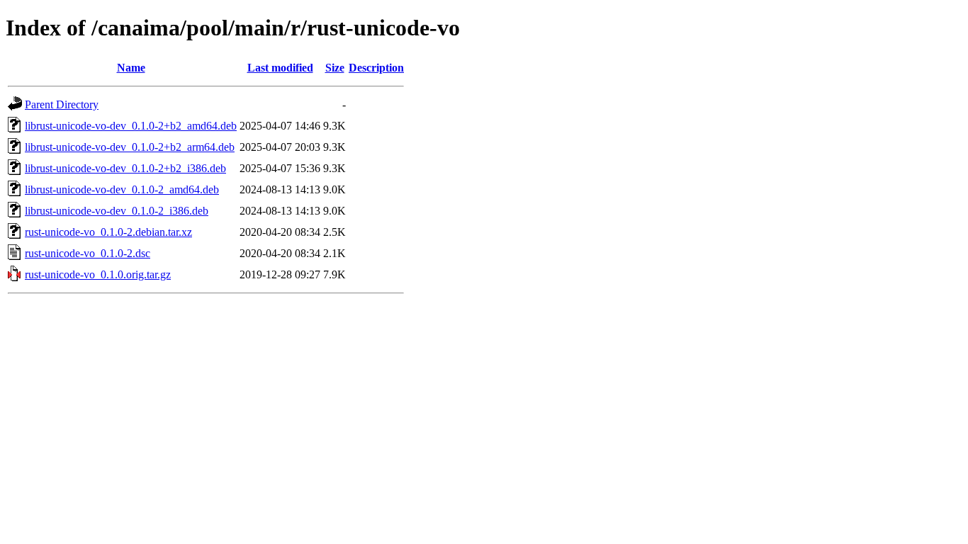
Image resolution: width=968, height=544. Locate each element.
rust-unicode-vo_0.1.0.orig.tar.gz (98, 274)
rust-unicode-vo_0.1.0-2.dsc (87, 253)
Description (376, 68)
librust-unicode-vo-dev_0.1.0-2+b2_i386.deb (125, 168)
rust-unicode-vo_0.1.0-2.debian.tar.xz (108, 232)
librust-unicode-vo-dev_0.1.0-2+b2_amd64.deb (131, 126)
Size (334, 68)
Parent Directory (62, 104)
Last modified (280, 68)
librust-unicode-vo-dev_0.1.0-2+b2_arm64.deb (130, 147)
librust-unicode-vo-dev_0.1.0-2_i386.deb (116, 211)
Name (131, 68)
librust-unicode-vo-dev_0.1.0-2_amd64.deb (122, 189)
